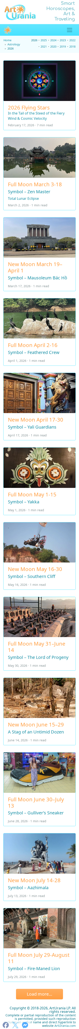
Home (7, 40)
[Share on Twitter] (15, 1025)
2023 (63, 40)
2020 (53, 46)
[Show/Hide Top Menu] (69, 30)
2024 (53, 40)
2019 (63, 46)
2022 (72, 40)
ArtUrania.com (65, 1026)
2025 (44, 40)
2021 (44, 46)
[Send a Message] (25, 1025)
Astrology (13, 44)
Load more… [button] (39, 994)
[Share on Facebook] (6, 1025)
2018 (72, 46)
